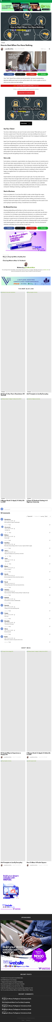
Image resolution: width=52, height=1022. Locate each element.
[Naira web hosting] (26, 70)
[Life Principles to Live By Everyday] (39, 342)
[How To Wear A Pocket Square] (39, 810)
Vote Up (5, 525)
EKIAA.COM (46, 269)
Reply (9, 524)
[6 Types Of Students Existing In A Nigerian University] (39, 448)
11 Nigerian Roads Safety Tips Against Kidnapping (12, 982)
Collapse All (37, 516)
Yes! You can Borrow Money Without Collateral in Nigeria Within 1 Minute (17, 990)
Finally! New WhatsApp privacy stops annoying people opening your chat (17, 988)
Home (23, 1020)
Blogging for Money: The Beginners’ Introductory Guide (16, 998)
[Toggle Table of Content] (29, 123)
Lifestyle (3, 391)
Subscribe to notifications (26, 92)
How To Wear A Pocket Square (36, 862)
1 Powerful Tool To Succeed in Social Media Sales (12, 977)
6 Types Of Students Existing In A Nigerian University (37, 501)
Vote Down (7, 525)
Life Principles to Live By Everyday (37, 394)
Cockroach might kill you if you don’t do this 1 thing (12, 986)
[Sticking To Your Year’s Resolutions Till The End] (13, 342)
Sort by (42, 516)
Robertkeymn (4, 1004)
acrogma (4, 997)
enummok (4, 1011)
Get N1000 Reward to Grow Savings (9, 979)
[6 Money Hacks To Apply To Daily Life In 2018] (13, 448)
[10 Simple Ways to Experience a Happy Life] (13, 701)
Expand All (30, 516)
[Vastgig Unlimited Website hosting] (26, 281)
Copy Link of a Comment (14, 520)
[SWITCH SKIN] (47, 1)
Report (50, 525)
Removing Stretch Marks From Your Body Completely (12, 984)
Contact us (28, 1020)
